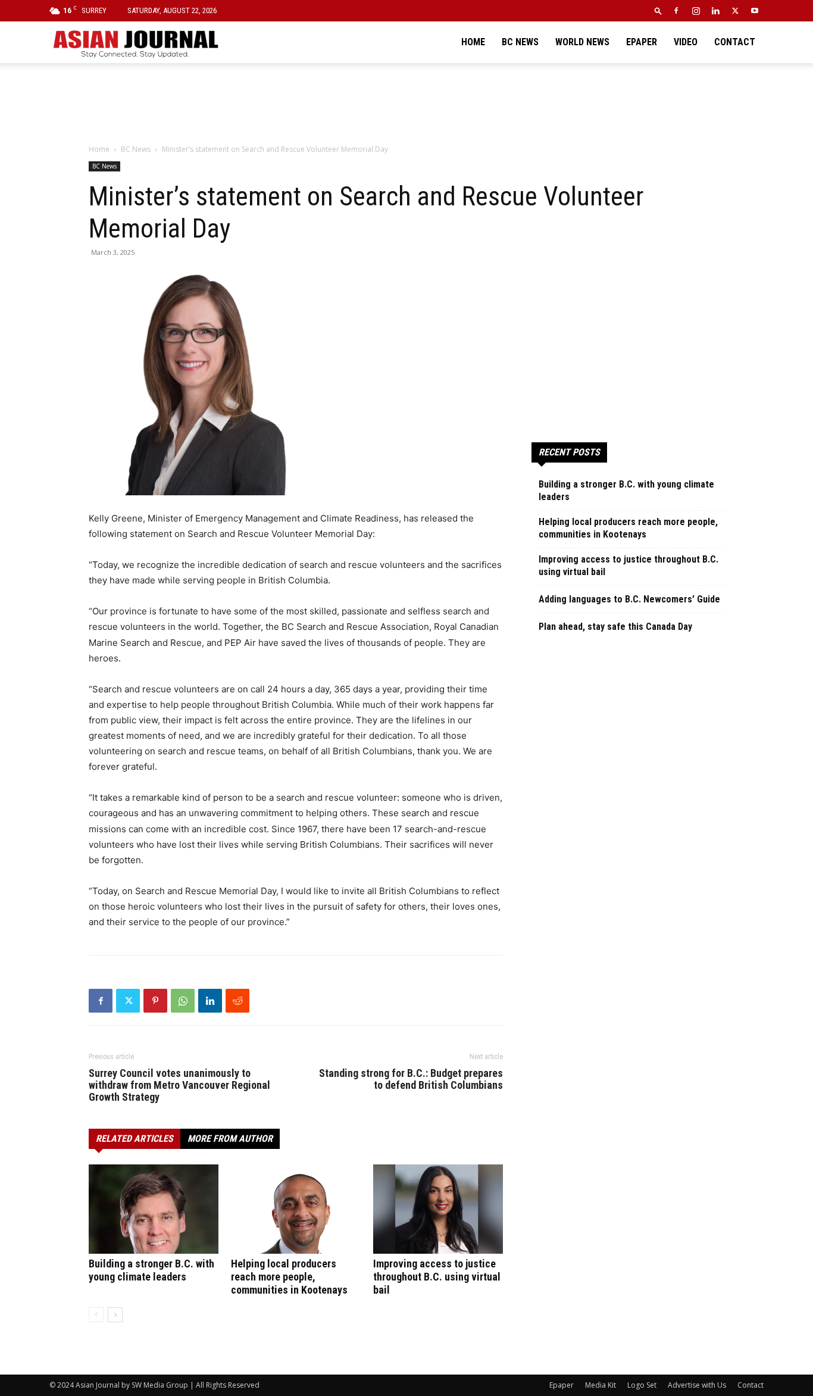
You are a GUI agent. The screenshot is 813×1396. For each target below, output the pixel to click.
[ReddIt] (237, 1001)
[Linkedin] (715, 10)
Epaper (641, 42)
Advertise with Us (697, 1385)
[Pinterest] (155, 1001)
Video (686, 42)
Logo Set (641, 1385)
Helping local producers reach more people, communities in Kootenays (289, 1276)
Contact (734, 42)
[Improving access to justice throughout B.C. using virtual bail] (438, 1209)
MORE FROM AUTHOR (230, 1138)
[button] (658, 10)
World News (582, 42)
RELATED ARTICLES (134, 1138)
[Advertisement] (406, 104)
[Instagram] (696, 10)
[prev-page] (96, 1314)
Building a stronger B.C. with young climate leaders (151, 1270)
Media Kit (600, 1385)
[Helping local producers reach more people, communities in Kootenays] (296, 1209)
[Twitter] (735, 10)
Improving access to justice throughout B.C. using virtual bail (437, 1276)
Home (473, 42)
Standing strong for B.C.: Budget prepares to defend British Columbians (411, 1079)
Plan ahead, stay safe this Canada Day (615, 626)
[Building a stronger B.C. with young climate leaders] (153, 1209)
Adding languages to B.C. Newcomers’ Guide (629, 599)
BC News (520, 42)
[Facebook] (676, 10)
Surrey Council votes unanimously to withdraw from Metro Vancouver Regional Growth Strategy (179, 1085)
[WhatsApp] (183, 1001)
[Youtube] (755, 10)
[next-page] (115, 1314)
